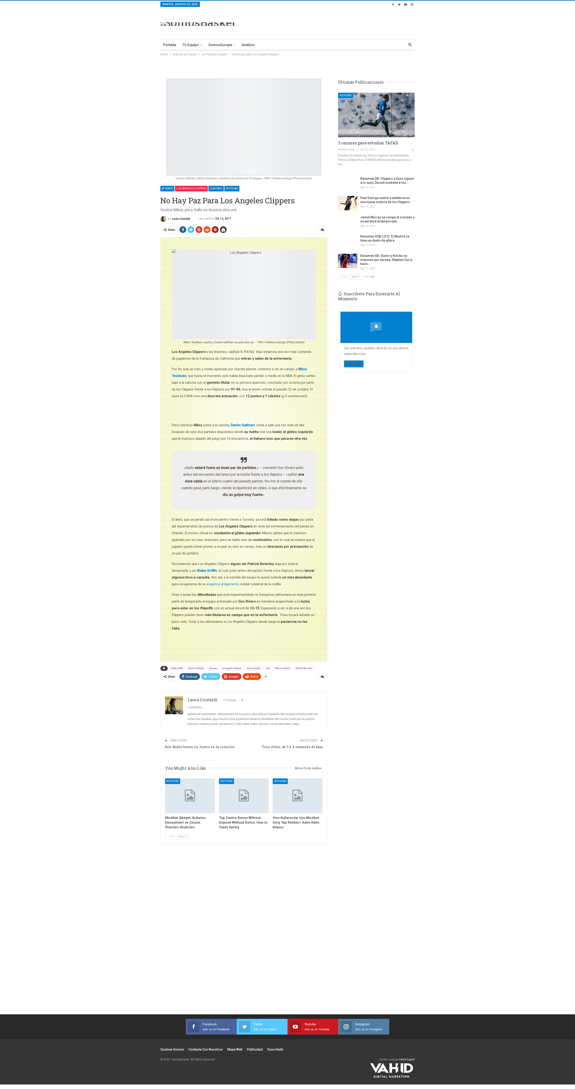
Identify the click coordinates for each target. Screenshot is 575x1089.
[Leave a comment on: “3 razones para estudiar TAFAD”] (413, 149)
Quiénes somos (172, 1049)
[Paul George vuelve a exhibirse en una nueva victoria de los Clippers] (347, 203)
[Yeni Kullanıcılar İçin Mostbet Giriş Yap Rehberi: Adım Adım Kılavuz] (298, 795)
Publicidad (255, 1049)
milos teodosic (254, 668)
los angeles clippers (231, 668)
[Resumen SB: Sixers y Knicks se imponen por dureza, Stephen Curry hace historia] (347, 261)
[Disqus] (243, 935)
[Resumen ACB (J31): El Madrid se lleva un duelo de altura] (347, 241)
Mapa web (234, 1049)
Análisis (248, 45)
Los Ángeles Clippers (191, 188)
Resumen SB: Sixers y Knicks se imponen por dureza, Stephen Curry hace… (386, 260)
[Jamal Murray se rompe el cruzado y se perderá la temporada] (347, 222)
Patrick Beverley (304, 668)
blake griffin (177, 668)
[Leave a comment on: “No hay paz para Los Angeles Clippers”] (322, 229)
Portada (169, 45)
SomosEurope (220, 45)
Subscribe (353, 364)
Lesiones (216, 188)
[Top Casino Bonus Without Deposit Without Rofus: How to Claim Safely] (244, 795)
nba (268, 668)
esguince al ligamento (223, 584)
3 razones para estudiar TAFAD (368, 143)
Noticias (232, 188)
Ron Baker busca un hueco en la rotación (200, 746)
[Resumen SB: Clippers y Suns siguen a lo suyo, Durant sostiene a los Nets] (347, 184)
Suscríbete (275, 1049)
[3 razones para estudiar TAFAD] (376, 115)
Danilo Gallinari (196, 668)
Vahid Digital (407, 1059)
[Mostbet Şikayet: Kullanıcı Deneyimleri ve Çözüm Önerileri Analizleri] (190, 795)
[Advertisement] (333, 23)
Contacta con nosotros (205, 1049)
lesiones (213, 668)
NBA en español (282, 668)
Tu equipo (191, 45)
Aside (169, 188)
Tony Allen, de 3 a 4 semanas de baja (292, 746)
